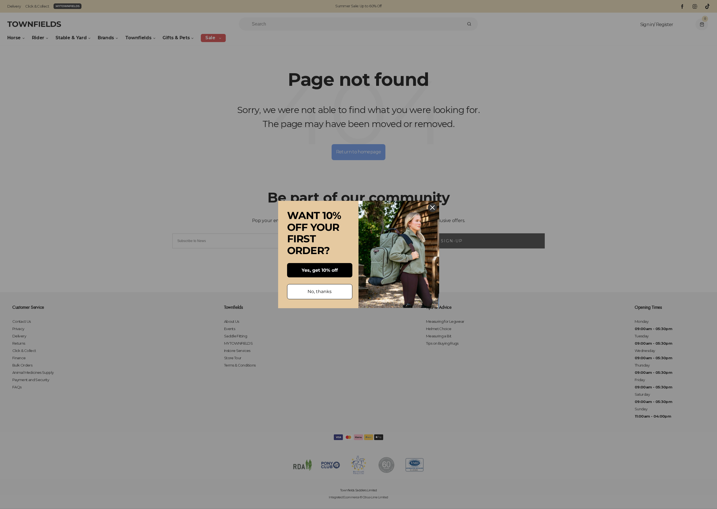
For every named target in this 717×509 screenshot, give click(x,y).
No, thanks (320, 291)
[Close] (432, 207)
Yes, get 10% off (320, 270)
